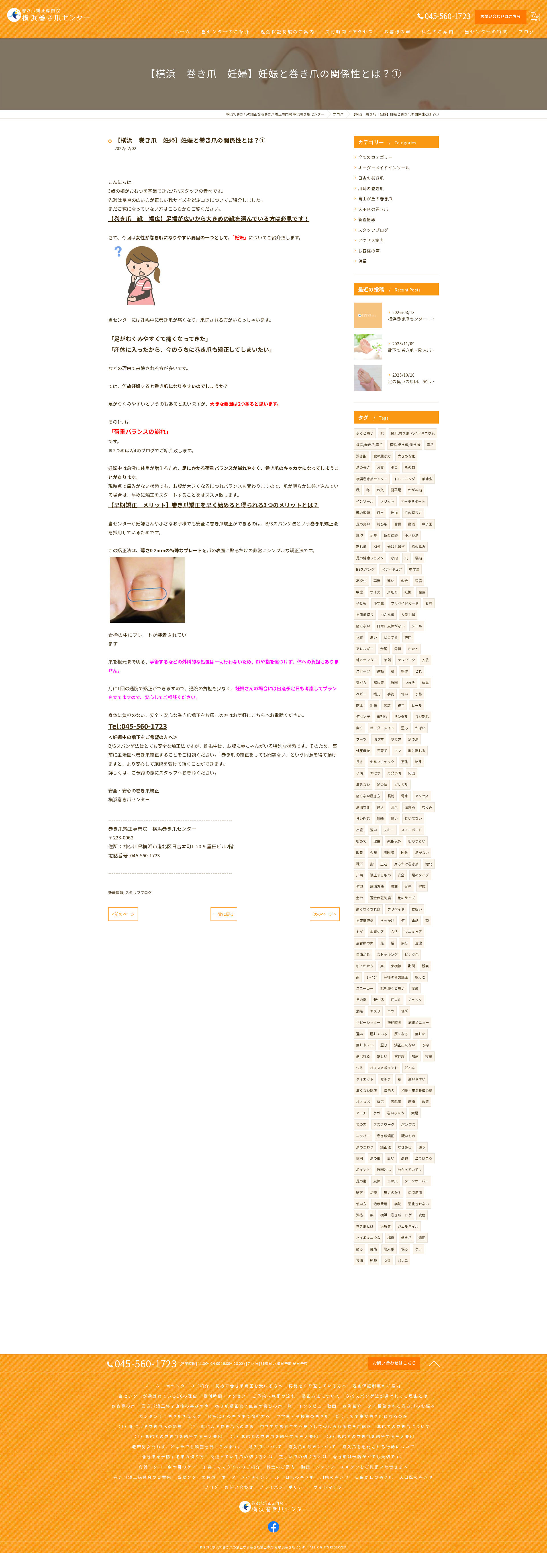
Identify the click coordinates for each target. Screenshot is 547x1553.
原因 (394, 682)
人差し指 (408, 614)
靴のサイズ (406, 897)
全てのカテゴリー (375, 157)
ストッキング (387, 954)
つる (359, 1067)
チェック (415, 999)
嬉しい (382, 1056)
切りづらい (416, 841)
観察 (425, 965)
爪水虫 (427, 478)
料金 (404, 580)
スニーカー (364, 988)
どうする (391, 637)
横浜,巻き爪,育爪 (369, 444)
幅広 (380, 1101)
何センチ (363, 716)
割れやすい (364, 1044)
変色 (422, 1214)
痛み (359, 1248)
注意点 (410, 807)
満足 (359, 1010)
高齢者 (396, 1101)
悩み (404, 1248)
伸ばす (375, 773)
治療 (373, 1192)
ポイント (363, 1169)
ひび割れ (422, 716)
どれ (418, 671)
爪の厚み (419, 546)
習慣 (397, 523)
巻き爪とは (364, 1226)
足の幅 (382, 784)
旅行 (404, 942)
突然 (387, 705)
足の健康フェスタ (370, 557)
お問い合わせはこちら (500, 16)
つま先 (410, 682)
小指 (394, 557)
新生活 (378, 999)
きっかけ (387, 920)
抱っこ (420, 977)
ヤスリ (375, 1010)
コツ (390, 1010)
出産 (359, 829)
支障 (376, 1180)
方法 (394, 931)
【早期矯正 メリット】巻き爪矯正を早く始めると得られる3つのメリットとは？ (213, 505)
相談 (387, 659)
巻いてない (413, 818)
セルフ (385, 1079)
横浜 (390, 1237)
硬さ (380, 807)
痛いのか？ (392, 1192)
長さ (359, 761)
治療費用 (380, 1203)
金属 (383, 648)
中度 (359, 591)
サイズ (375, 591)
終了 (401, 705)
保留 (362, 261)
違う (422, 1147)
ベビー (361, 693)
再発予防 (394, 773)
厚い (394, 818)
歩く (359, 727)
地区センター (366, 659)
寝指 (418, 557)
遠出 (418, 942)
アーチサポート (413, 501)
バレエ (403, 1260)
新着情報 (115, 892)
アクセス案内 (371, 240)
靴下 (359, 863)
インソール (364, 501)
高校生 (361, 580)
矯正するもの (380, 874)
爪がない (422, 852)
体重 (425, 682)
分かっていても (409, 1169)
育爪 (430, 444)
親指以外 (394, 841)
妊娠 (408, 591)
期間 (411, 965)
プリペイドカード (405, 603)
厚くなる (401, 1033)
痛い (373, 637)
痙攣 (428, 1056)
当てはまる (423, 1158)
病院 (397, 1203)
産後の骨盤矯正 (396, 977)
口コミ (396, 999)
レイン (371, 977)
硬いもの (408, 1135)
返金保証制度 (380, 897)
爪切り (392, 591)
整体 (404, 671)
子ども (361, 603)
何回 (411, 773)
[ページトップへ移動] (434, 1363)
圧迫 (383, 863)
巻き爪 (406, 1237)
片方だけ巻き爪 (406, 863)
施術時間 (394, 1022)
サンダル (401, 716)
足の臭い (363, 523)
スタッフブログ (138, 892)
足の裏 (361, 1180)
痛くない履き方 (368, 795)
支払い (417, 909)
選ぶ (359, 1033)
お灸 (380, 489)
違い (373, 829)
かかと (413, 648)
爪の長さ (363, 467)
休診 (359, 637)
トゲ (359, 931)
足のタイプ (420, 874)
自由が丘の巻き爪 (375, 199)
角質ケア (377, 931)
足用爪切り (364, 614)
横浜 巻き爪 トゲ (396, 1214)
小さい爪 (412, 535)
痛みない (363, 784)
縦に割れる (416, 750)
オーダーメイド (382, 727)
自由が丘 (363, 954)
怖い (404, 693)
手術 (390, 693)
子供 (359, 773)
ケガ (376, 1112)
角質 (397, 648)
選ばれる (363, 1056)
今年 (373, 852)
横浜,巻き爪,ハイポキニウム (413, 433)
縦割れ (382, 716)
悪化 (404, 761)
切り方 (378, 739)
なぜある (405, 1147)
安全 (401, 874)
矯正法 (385, 1147)
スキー (389, 829)
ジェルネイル (408, 1226)
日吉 (380, 512)
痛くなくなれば (368, 909)
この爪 (392, 1180)
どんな (410, 1067)
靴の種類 (363, 512)
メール (417, 625)
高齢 (404, 1158)
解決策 (378, 682)
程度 (418, 580)
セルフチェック (382, 761)
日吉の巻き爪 (371, 178)
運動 (380, 671)
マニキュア (413, 931)
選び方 (361, 682)
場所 (404, 1010)
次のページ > (324, 914)
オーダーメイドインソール (384, 167)
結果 (418, 761)
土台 (359, 897)
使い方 (361, 1203)
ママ (397, 750)
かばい (420, 727)
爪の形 (375, 1158)
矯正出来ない (404, 1044)
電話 (415, 920)
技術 (359, 1260)
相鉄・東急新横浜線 (416, 1090)
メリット (387, 501)
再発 (376, 580)
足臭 (373, 535)
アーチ (361, 1112)
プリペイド (396, 909)
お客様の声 (369, 251)
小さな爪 (387, 614)
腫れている (378, 1033)
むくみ (427, 807)
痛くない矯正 (366, 1090)
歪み (404, 727)
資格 (359, 1214)
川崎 (359, 874)
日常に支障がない (391, 625)
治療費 (385, 1226)
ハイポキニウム (368, 1237)
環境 (359, 535)
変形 (415, 988)
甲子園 (427, 523)
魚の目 (410, 467)
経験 (373, 1260)
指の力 (361, 1124)
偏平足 (396, 489)
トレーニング (404, 478)
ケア (418, 1248)
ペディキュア (391, 569)
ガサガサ (401, 784)
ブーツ (361, 739)
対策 (373, 705)
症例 (359, 1158)
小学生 (378, 603)
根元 (376, 693)
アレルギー (364, 648)
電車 (404, 795)
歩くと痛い (364, 433)
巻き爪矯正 (385, 1135)
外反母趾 (363, 750)
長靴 (390, 795)
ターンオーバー (416, 1180)
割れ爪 (361, 546)
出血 (394, 512)
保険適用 (415, 1192)
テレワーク (406, 659)
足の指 (361, 999)
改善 (359, 852)
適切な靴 (363, 807)
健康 (422, 886)
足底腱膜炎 (364, 920)
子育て (382, 750)
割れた (420, 1033)
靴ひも (382, 523)
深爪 (394, 807)
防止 (359, 705)
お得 (428, 603)
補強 (376, 546)
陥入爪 (389, 1248)
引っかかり (364, 965)
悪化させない (418, 1203)
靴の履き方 (382, 455)
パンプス (408, 1124)
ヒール (416, 705)
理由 (376, 841)
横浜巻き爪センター (371, 478)
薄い (390, 580)
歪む (383, 1044)
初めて (361, 841)
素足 (414, 1112)
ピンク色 (412, 954)
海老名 (389, 1090)
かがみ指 (415, 489)
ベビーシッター (368, 1022)
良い (390, 1158)
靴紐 (380, 818)
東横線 (396, 965)
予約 (425, 1044)
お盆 (380, 467)
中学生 (414, 569)
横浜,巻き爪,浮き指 (405, 444)
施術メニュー (418, 1022)
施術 (373, 1248)
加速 (415, 1056)
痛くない (363, 625)
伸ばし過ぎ (396, 546)
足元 (408, 886)
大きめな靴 (406, 455)
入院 (425, 659)
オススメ (363, 1101)
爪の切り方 (413, 512)
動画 (411, 523)
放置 (425, 1101)
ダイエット (364, 1079)
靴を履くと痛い (392, 988)
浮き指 (361, 455)
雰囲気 (389, 852)
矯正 (422, 1237)
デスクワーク (383, 1124)
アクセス (422, 795)
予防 (418, 693)
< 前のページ (123, 914)
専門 (408, 637)
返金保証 (391, 535)
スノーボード (411, 829)
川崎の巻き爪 (371, 188)
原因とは (384, 1169)
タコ (394, 467)
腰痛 (394, 886)
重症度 (399, 1056)
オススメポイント (384, 1067)
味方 (359, 1192)
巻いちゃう (395, 1112)
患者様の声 (364, 942)
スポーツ (363, 671)
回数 (404, 852)
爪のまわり (364, 1147)
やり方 (396, 739)
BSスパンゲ (365, 569)
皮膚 (411, 1101)
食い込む (363, 818)
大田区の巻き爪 (373, 209)
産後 (422, 591)
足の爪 (413, 739)
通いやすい (416, 1079)
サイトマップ (328, 1487)
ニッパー (363, 1135)
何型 (359, 886)
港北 (428, 863)
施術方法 (377, 886)
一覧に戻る (224, 914)
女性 (387, 1260)
